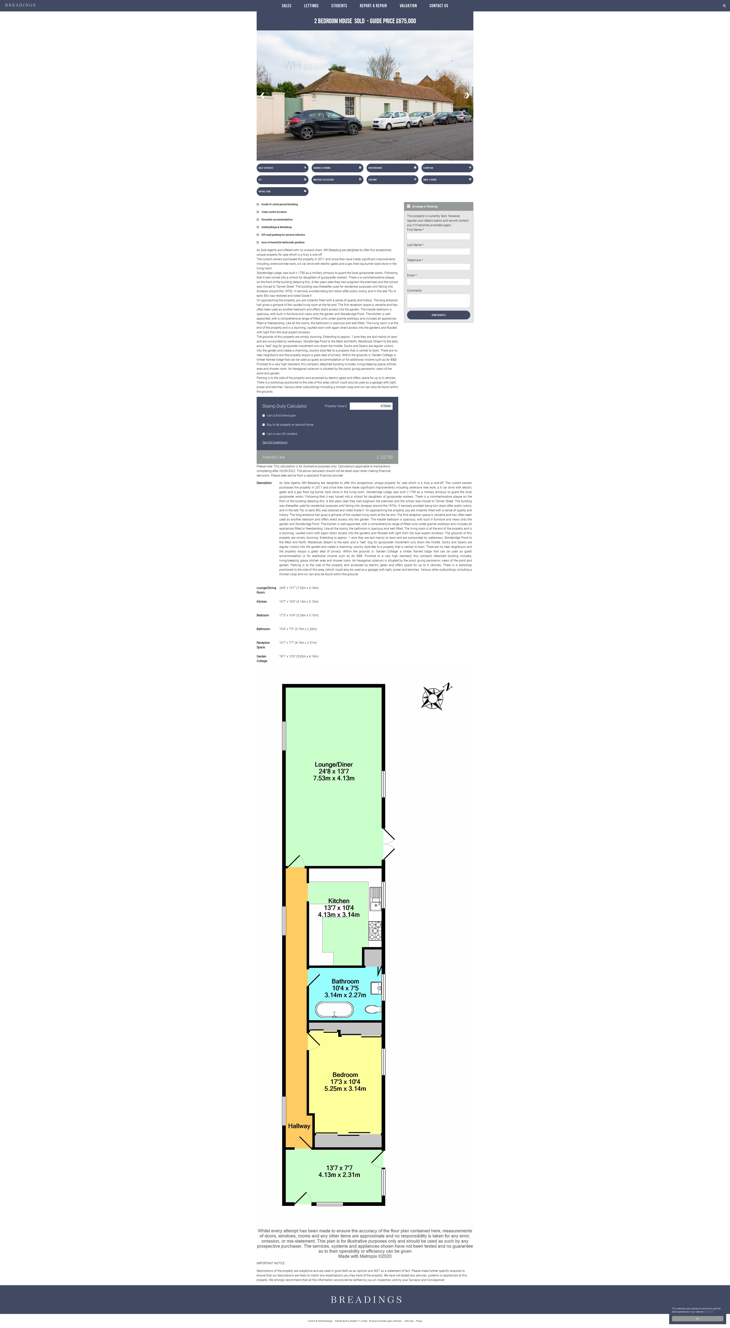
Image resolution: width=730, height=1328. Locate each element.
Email (412, 275)
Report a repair (373, 5)
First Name (415, 230)
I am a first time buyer (281, 415)
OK (697, 1318)
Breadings (327, 1320)
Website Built (341, 1320)
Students (339, 5)
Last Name (415, 245)
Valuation (408, 5)
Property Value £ (336, 406)
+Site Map (408, 1320)
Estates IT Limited (358, 1320)
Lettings (311, 5)
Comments (414, 290)
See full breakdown (275, 442)
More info (709, 1311)
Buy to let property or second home (290, 425)
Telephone (415, 260)
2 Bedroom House (339, 21)
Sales (286, 5)
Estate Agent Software (391, 1320)
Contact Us (439, 5)
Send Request (439, 315)
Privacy (419, 1320)
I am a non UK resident (282, 434)
